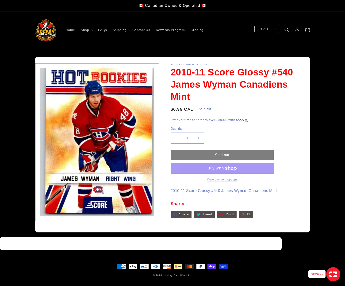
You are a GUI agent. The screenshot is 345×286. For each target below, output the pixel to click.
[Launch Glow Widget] (333, 274)
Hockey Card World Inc (178, 275)
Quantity (177, 128)
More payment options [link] (222, 179)
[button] (86, 30)
